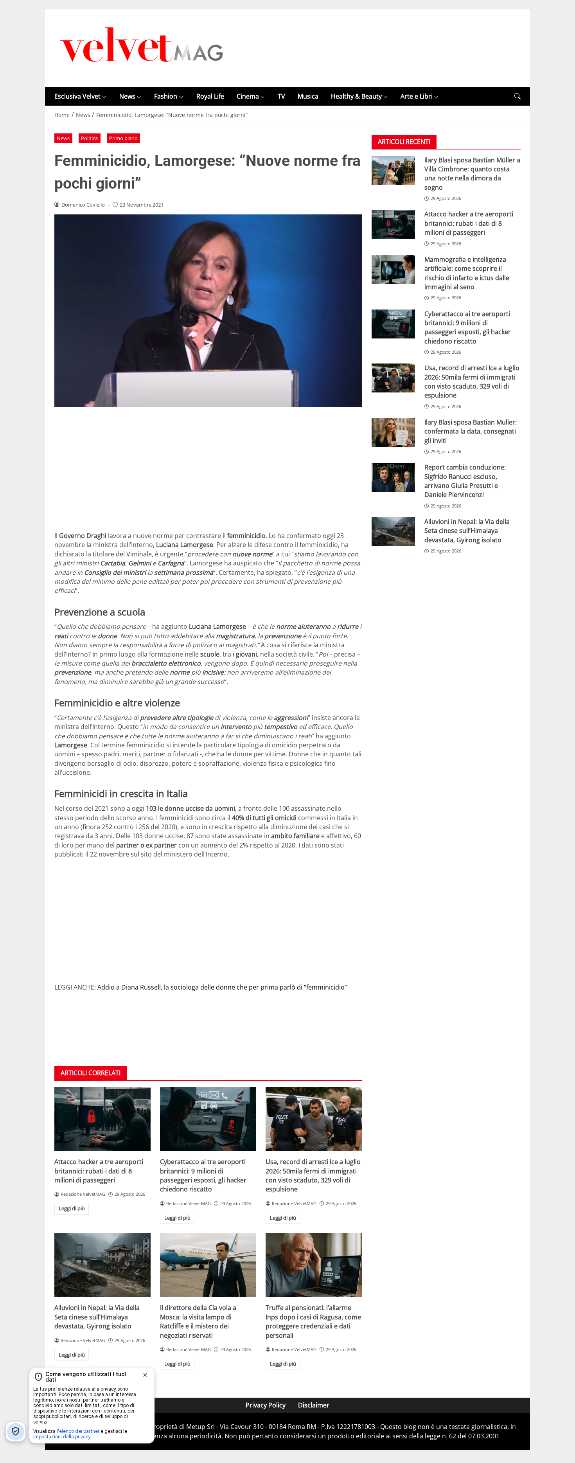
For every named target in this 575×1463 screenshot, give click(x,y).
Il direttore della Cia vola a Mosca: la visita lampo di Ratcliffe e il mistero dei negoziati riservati (198, 1321)
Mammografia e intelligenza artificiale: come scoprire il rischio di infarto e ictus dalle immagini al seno (466, 273)
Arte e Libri (417, 96)
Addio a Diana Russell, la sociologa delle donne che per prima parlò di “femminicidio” (222, 987)
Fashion (165, 96)
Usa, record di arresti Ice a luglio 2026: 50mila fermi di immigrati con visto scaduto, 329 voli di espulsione (313, 1175)
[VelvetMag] (142, 47)
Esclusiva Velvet (77, 96)
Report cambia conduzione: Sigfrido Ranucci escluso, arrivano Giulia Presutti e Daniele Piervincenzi (465, 481)
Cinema (248, 96)
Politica (89, 138)
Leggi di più (72, 1208)
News (127, 96)
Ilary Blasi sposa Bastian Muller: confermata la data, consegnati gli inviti (470, 431)
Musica (308, 96)
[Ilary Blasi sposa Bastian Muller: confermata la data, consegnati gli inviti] (393, 432)
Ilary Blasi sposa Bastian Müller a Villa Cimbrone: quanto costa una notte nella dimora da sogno (472, 174)
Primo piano (123, 138)
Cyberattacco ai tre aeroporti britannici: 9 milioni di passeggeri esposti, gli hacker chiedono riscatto (203, 1175)
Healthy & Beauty (356, 96)
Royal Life (210, 96)
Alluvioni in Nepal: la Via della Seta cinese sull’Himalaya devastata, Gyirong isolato (97, 1316)
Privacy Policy (266, 1405)
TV (281, 96)
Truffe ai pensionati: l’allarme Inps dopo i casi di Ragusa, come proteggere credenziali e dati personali (313, 1321)
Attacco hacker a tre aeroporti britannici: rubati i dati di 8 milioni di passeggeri (98, 1170)
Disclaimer (313, 1405)
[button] (517, 96)
